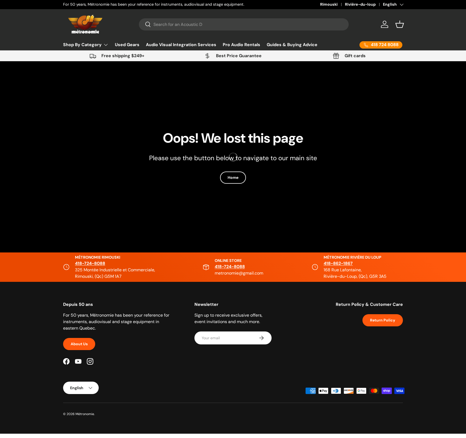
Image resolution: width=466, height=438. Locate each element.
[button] (400, 24)
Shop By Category (82, 44)
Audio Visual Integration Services (181, 44)
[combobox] (244, 24)
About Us (79, 343)
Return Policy (382, 320)
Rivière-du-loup (360, 4)
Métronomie (85, 414)
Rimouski (329, 4)
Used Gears (127, 44)
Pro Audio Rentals (241, 44)
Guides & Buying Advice (292, 44)
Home (233, 177)
